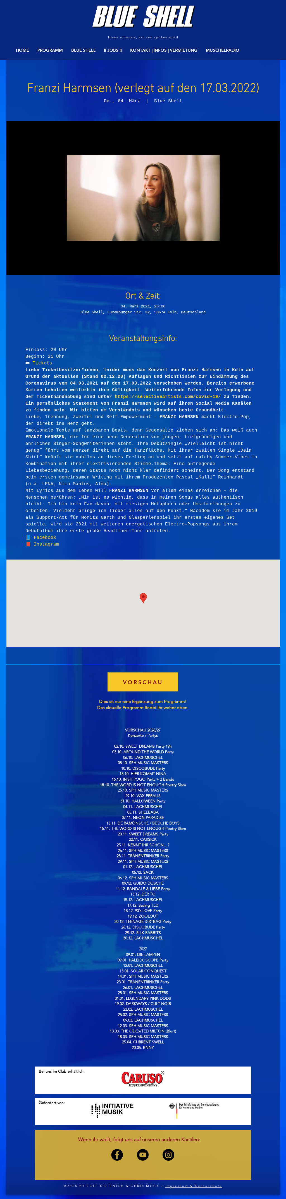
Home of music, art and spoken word (143, 37)
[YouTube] (143, 1155)
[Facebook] (117, 1155)
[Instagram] (168, 1155)
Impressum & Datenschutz (193, 1186)
